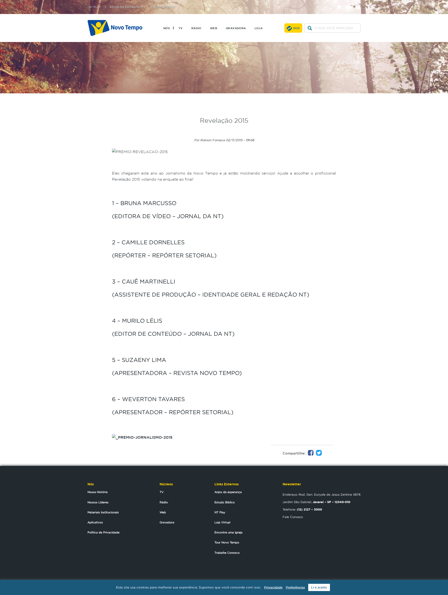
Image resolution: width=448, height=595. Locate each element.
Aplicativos (95, 522)
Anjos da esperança (228, 492)
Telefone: (302, 509)
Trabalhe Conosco (227, 552)
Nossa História (98, 492)
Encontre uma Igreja (228, 532)
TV (180, 28)
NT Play (95, 7)
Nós (166, 28)
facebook (350, 2)
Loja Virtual (222, 522)
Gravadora (236, 28)
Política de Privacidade (103, 532)
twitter (341, 2)
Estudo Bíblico (163, 7)
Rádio (196, 28)
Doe (296, 28)
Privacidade (273, 587)
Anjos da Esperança (126, 7)
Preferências (295, 587)
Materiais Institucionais (103, 512)
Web (213, 28)
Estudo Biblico (224, 502)
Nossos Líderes (98, 502)
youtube (359, 2)
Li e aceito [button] (319, 587)
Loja (259, 28)
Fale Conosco (293, 516)
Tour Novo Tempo (226, 542)
